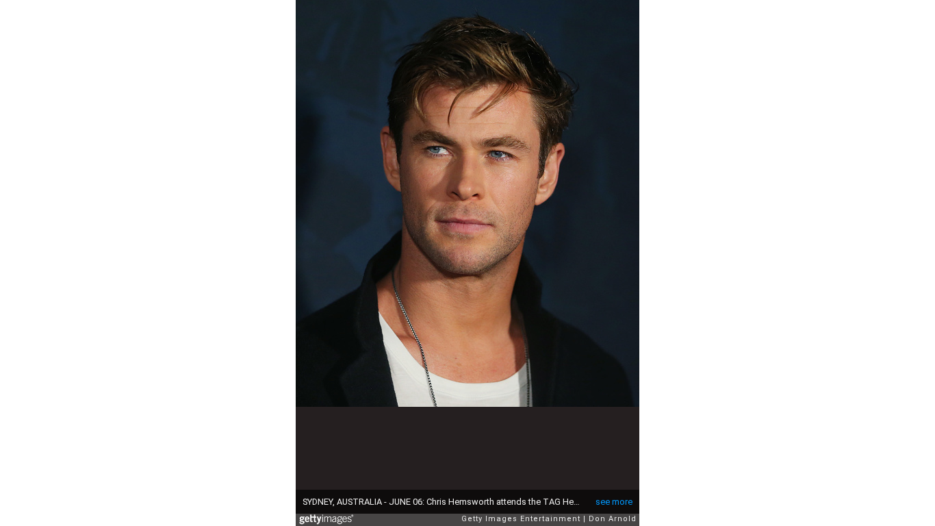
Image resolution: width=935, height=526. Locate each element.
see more (613, 502)
